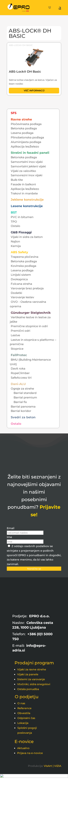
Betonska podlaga (24, 128)
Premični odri (20, 330)
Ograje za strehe (22, 388)
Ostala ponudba (28, 689)
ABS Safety (19, 252)
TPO (14, 221)
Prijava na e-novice (30, 753)
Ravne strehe (21, 119)
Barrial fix (20, 402)
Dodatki (16, 293)
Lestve (15, 335)
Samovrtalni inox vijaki (27, 162)
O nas (21, 703)
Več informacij (34, 90)
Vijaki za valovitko (23, 171)
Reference (24, 708)
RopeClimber (20, 373)
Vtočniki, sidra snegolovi (33, 684)
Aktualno (23, 748)
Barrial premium (25, 397)
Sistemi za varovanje (31, 679)
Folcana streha (21, 284)
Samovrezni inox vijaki (26, 175)
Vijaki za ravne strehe (31, 669)
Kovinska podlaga (23, 266)
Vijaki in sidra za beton (27, 237)
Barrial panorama (23, 406)
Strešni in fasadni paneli (30, 153)
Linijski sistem (21, 274)
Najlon (15, 241)
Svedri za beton (23, 417)
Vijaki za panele (27, 674)
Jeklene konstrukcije (27, 199)
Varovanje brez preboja (27, 288)
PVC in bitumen (22, 217)
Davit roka (18, 368)
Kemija (16, 246)
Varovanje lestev (22, 297)
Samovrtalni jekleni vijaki (28, 166)
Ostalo (15, 226)
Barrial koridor (21, 411)
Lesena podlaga (22, 133)
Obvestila (23, 713)
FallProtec (19, 355)
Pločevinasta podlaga (26, 124)
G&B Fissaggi (21, 232)
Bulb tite (17, 180)
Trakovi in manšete (24, 193)
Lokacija (22, 723)
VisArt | (48, 766)
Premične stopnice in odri (29, 326)
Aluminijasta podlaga (26, 142)
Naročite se (34, 568)
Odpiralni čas (26, 718)
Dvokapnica (19, 279)
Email (10, 528)
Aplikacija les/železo (25, 146)
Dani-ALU (18, 384)
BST (14, 212)
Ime (9, 537)
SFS (13, 113)
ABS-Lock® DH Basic (21, 45)
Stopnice (17, 348)
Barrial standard (25, 393)
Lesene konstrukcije (27, 206)
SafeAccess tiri (21, 377)
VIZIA (57, 766)
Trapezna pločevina (24, 257)
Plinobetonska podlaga (27, 137)
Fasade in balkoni (23, 184)
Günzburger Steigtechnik (31, 312)
